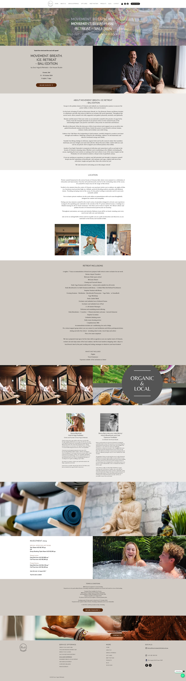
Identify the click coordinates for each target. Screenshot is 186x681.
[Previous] (8, 26)
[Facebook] (128, 4)
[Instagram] (125, 4)
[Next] (178, 26)
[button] (122, 4)
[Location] (146, 660)
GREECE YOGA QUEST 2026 (65, 647)
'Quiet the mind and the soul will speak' (46, 50)
